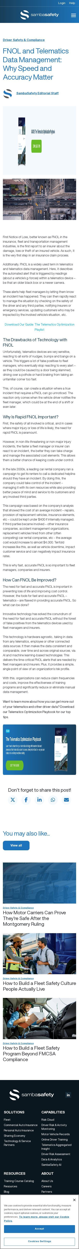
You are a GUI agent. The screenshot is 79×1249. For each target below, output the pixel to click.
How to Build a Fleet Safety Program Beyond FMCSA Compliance (31, 1053)
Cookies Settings (39, 1241)
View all (16, 845)
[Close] (74, 1200)
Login (61, 3)
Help (72, 3)
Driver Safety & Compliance (24, 40)
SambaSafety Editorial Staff (37, 93)
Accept (39, 1229)
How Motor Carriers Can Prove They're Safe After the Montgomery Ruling (34, 918)
